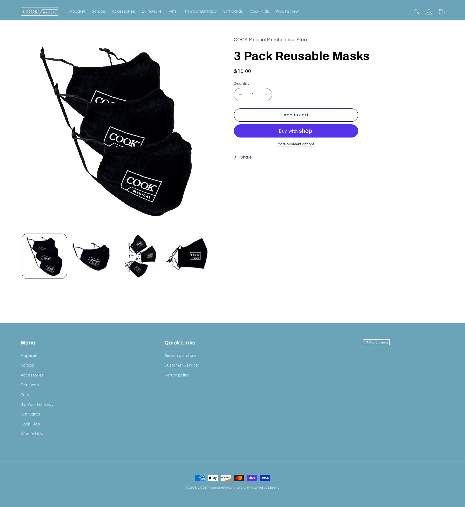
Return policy (176, 375)
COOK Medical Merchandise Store (223, 487)
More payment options (296, 144)
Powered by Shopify (264, 487)
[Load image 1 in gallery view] (44, 256)
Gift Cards (30, 414)
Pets (25, 395)
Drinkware (31, 385)
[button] (417, 11)
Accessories (32, 375)
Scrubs (27, 365)
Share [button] (246, 157)
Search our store (180, 356)
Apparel (28, 356)
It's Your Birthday (37, 405)
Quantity (241, 84)
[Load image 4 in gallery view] (187, 256)
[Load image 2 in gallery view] (91, 256)
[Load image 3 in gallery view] (139, 256)
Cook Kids (30, 424)
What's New (32, 434)
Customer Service (181, 365)
